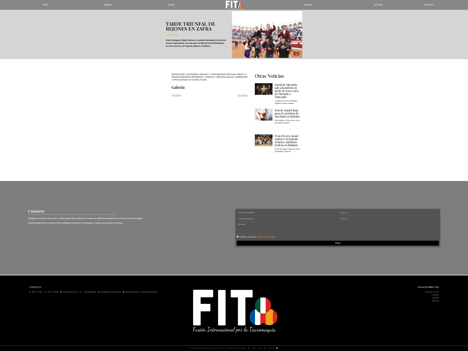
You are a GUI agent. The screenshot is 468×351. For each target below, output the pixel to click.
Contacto (429, 5)
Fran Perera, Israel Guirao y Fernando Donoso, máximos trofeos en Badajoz (286, 140)
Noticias (378, 5)
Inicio (45, 5)
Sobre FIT (108, 5)
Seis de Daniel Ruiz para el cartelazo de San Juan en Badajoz (287, 113)
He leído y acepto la (257, 237)
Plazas (171, 5)
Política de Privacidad (265, 237)
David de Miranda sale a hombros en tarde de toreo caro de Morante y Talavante (286, 91)
